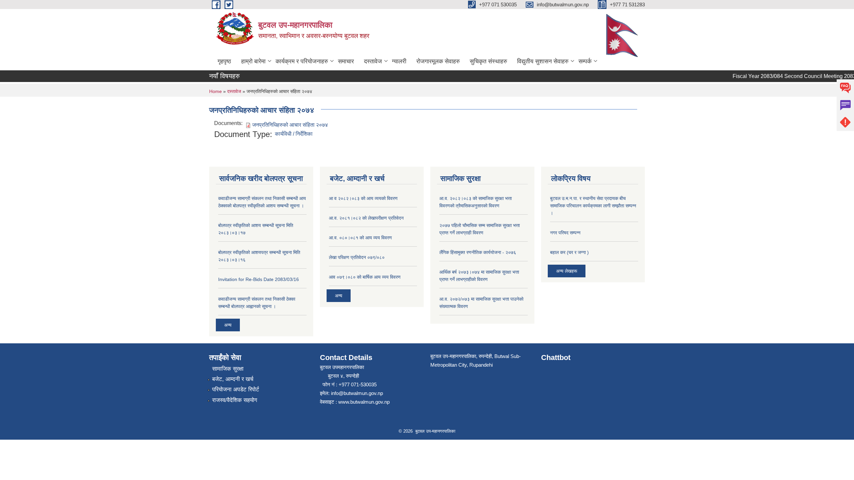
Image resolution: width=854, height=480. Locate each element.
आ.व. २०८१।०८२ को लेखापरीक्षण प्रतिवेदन (366, 218)
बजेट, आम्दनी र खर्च (233, 379)
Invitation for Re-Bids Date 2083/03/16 (258, 279)
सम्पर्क (584, 61)
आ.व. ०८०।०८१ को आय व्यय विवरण (360, 237)
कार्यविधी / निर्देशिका (294, 134)
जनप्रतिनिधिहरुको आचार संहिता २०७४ (290, 125)
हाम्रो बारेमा (253, 61)
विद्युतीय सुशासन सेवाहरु (542, 61)
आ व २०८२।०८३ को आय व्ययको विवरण (363, 198)
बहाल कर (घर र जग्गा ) (569, 252)
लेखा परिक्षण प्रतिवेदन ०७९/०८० (357, 257)
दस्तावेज (373, 61)
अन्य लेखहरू (566, 271)
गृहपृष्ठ (224, 61)
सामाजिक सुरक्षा (228, 369)
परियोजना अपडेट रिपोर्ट (235, 389)
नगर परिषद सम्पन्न (565, 232)
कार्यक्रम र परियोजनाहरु (302, 61)
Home (215, 91)
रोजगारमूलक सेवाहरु (438, 61)
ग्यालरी (399, 61)
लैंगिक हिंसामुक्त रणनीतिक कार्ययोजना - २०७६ (477, 252)
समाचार (346, 61)
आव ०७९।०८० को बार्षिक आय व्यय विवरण (365, 277)
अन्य (228, 325)
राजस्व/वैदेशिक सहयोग (234, 400)
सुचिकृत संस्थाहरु (488, 61)
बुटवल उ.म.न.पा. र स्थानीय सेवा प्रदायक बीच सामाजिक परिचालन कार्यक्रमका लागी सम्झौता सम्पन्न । (593, 206)
